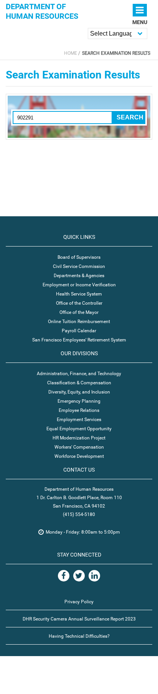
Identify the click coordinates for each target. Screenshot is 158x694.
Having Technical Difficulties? (79, 636)
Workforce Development (79, 456)
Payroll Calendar (79, 330)
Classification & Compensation (79, 382)
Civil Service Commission (79, 266)
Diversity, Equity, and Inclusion (79, 392)
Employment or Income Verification (79, 284)
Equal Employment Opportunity (79, 428)
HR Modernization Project (79, 438)
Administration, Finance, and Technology (79, 373)
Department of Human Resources (42, 11)
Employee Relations (79, 410)
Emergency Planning (79, 401)
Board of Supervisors (79, 257)
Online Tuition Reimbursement (79, 321)
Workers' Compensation (79, 447)
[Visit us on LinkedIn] (94, 575)
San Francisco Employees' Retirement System (79, 340)
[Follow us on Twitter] (79, 575)
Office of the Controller (79, 303)
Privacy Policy (79, 601)
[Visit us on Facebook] (63, 575)
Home (70, 53)
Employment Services (79, 419)
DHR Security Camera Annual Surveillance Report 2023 (79, 619)
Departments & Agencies (79, 275)
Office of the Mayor (79, 312)
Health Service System (79, 294)
